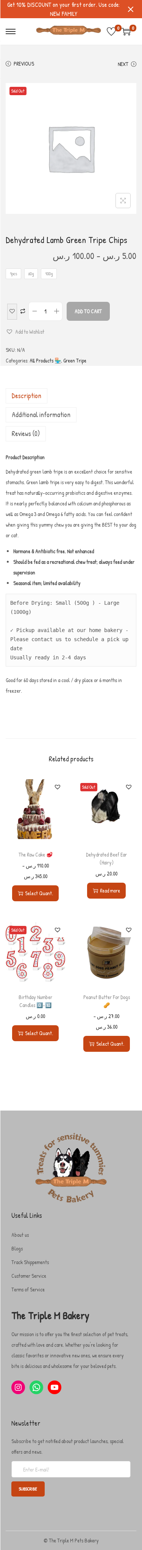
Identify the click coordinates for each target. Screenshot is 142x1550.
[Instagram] (18, 1387)
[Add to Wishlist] (12, 312)
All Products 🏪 (45, 360)
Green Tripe (74, 360)
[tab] (71, 395)
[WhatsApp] (36, 1387)
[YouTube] (54, 1387)
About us (20, 1234)
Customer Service (28, 1275)
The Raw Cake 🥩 (36, 854)
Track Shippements (30, 1262)
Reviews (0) (26, 433)
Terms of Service (28, 1289)
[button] (25, 331)
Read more (110, 890)
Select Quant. (39, 893)
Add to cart (88, 311)
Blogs (17, 1248)
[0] (111, 31)
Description (26, 395)
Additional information (41, 414)
